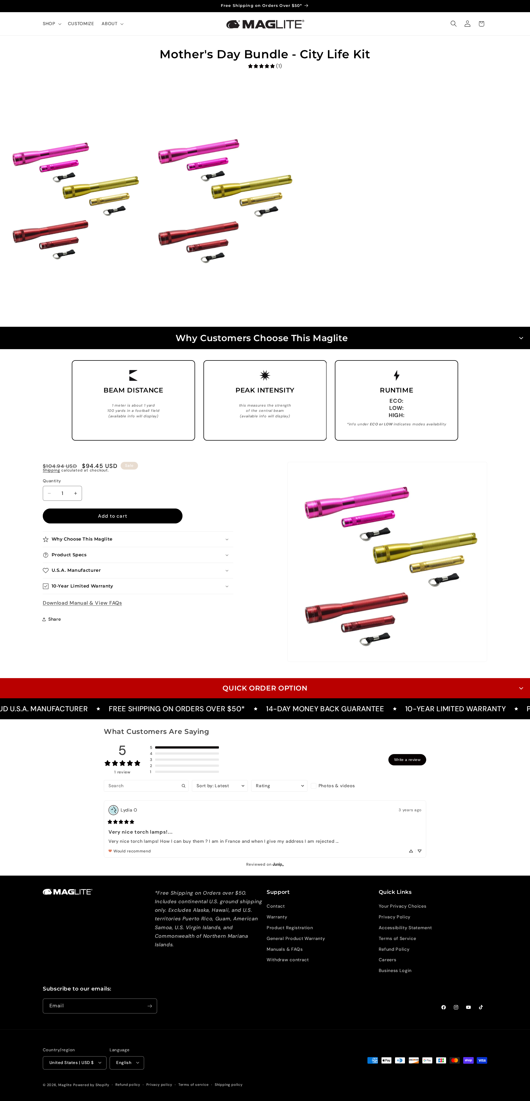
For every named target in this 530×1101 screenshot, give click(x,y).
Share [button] (54, 619)
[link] (265, 66)
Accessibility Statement (405, 928)
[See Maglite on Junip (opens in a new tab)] (278, 864)
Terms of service (193, 1084)
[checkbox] (339, 786)
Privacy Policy (395, 917)
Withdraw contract (288, 960)
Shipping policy (229, 1084)
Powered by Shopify (91, 1084)
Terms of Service (397, 938)
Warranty (277, 917)
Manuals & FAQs (285, 949)
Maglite (65, 1084)
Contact (276, 906)
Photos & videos (337, 786)
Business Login (395, 970)
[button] (51, 23)
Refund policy (127, 1084)
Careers (387, 960)
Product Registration (290, 928)
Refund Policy (394, 949)
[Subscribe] (150, 1006)
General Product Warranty (296, 938)
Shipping (51, 470)
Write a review (407, 759)
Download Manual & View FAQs (82, 603)
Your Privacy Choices (402, 906)
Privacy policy (159, 1084)
